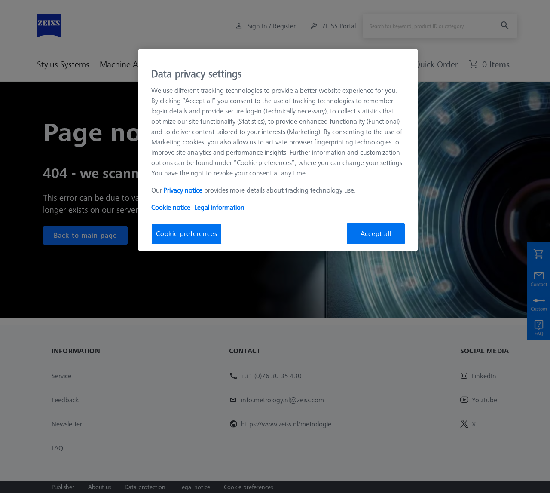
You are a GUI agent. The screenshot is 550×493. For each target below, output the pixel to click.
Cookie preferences (186, 233)
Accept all (376, 233)
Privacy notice (183, 190)
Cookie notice (170, 207)
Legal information (219, 207)
